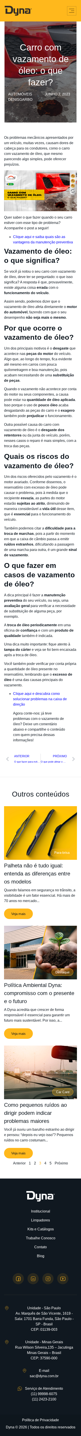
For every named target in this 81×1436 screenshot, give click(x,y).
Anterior (19, 1163)
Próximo (61, 1163)
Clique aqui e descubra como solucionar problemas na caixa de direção (40, 699)
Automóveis (20, 94)
